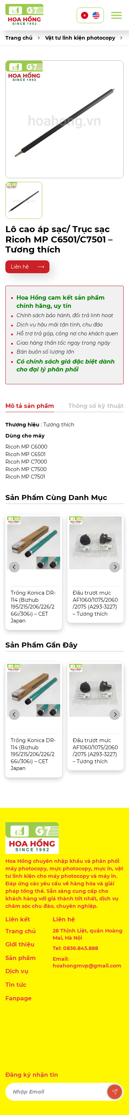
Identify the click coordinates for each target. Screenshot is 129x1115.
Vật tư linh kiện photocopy (80, 38)
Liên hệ (20, 267)
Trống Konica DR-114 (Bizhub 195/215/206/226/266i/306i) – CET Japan (33, 607)
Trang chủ (19, 38)
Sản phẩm (20, 958)
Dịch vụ (16, 971)
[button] (14, 567)
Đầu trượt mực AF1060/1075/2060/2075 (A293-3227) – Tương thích (95, 603)
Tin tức (15, 984)
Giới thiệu (19, 944)
